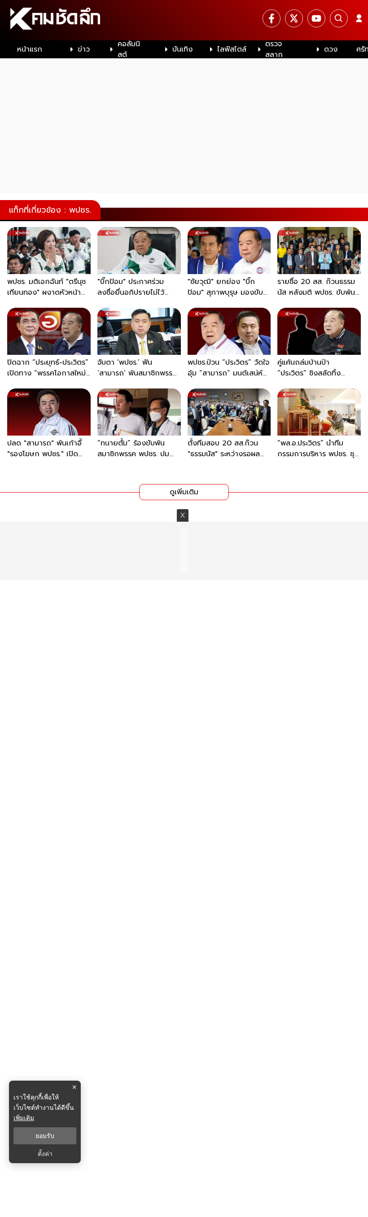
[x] (294, 18)
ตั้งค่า (45, 1153)
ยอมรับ (44, 1135)
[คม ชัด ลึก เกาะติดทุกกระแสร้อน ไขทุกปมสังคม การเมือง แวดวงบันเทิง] (184, 20)
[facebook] (271, 18)
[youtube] (316, 18)
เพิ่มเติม (23, 1117)
